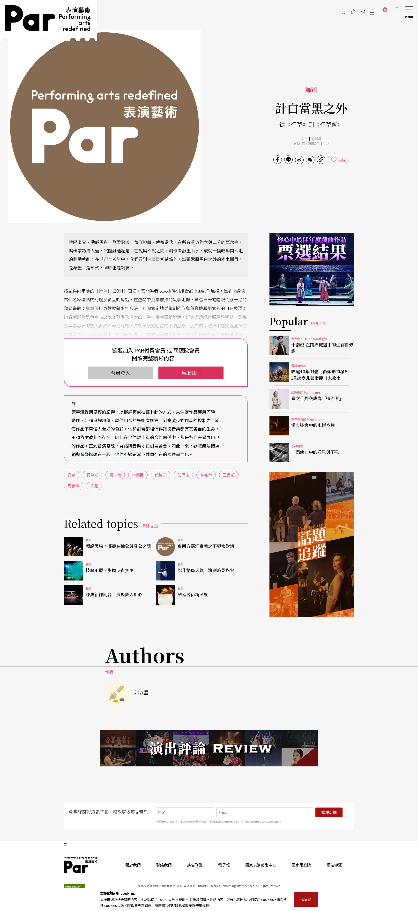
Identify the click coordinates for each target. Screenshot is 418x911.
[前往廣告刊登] (353, 12)
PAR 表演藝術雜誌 (81, 864)
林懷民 (153, 259)
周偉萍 (73, 486)
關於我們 (133, 865)
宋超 (94, 486)
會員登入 (120, 372)
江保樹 (183, 475)
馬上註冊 (191, 372)
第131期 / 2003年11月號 (311, 143)
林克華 (206, 475)
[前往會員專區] (372, 12)
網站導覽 (334, 865)
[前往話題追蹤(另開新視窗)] (311, 544)
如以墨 (316, 138)
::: (397, 8)
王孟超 (229, 475)
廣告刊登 (195, 865)
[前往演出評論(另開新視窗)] (209, 748)
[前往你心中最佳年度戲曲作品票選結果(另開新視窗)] (311, 269)
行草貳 (92, 475)
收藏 (341, 160)
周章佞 (92, 308)
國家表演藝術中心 (260, 865)
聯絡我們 (164, 865)
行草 (108, 259)
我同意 (306, 899)
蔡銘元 (160, 475)
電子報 (224, 865)
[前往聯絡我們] (362, 12)
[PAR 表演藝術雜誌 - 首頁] (48, 20)
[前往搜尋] (343, 12)
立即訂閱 (329, 812)
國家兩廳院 (301, 865)
